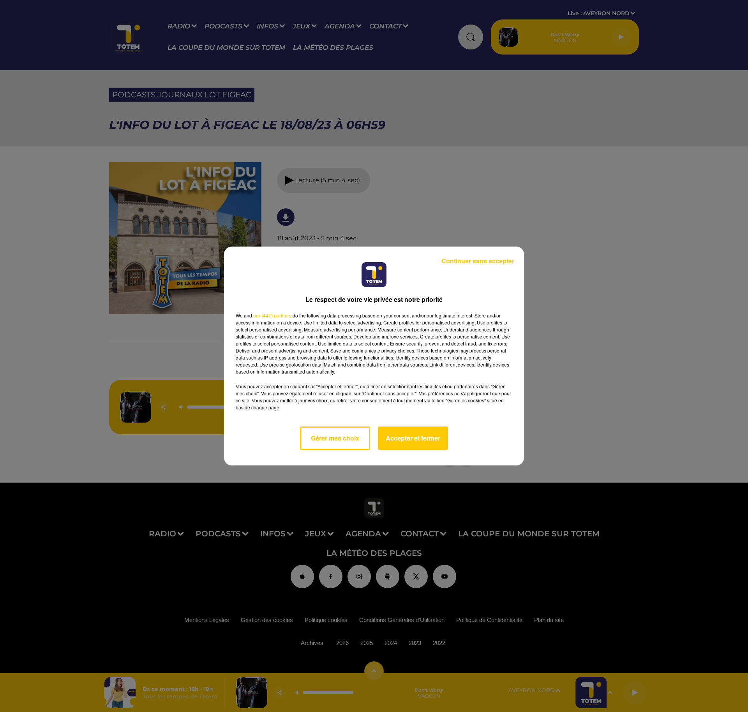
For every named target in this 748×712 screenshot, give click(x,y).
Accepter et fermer (413, 438)
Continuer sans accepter (477, 260)
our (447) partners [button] (272, 315)
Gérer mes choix (335, 438)
